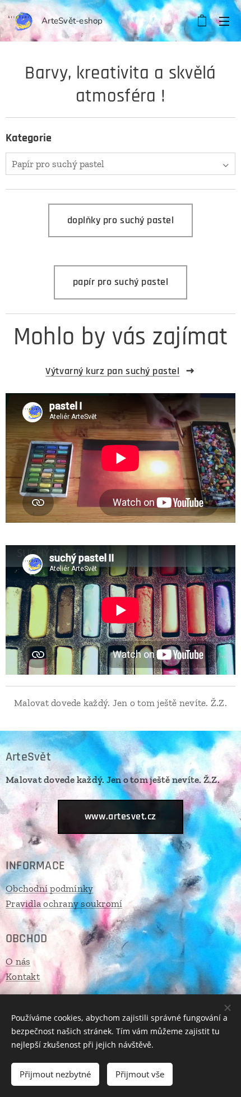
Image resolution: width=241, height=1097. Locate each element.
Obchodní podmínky (49, 888)
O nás (18, 961)
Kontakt (23, 976)
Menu (224, 21)
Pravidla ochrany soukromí (64, 903)
